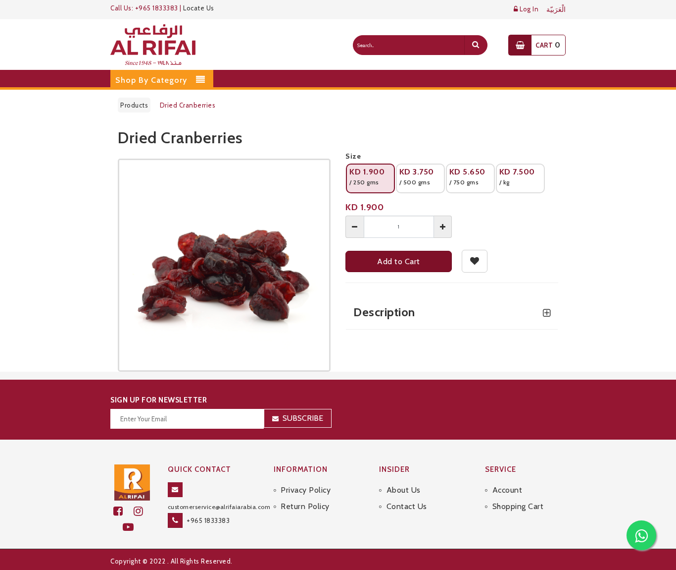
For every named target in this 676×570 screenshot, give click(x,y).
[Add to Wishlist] (475, 261)
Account (507, 490)
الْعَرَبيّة (556, 9)
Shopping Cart (517, 506)
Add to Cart (398, 261)
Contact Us (406, 506)
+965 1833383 (208, 520)
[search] (475, 45)
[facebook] (123, 511)
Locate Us (198, 8)
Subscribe (303, 418)
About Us (403, 490)
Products (134, 105)
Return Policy (305, 506)
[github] (142, 511)
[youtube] (132, 527)
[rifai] (132, 482)
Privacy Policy (306, 490)
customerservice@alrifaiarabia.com (219, 507)
